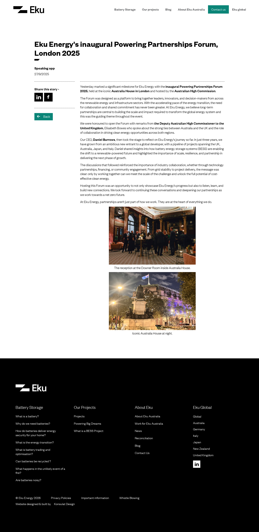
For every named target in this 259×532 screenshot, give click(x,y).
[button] (29, 9)
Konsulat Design (64, 504)
